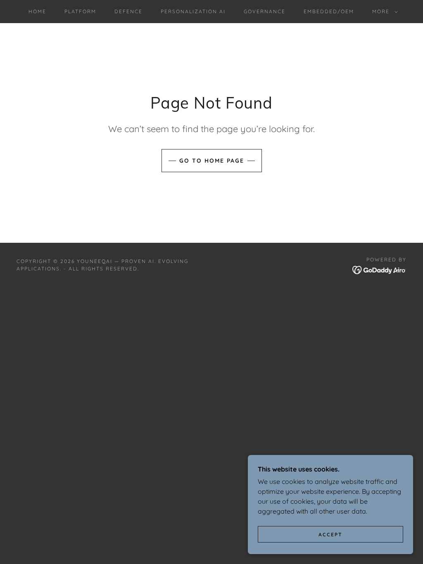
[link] (379, 269)
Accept (330, 534)
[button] (383, 12)
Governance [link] (264, 11)
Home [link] (37, 11)
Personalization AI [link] (193, 11)
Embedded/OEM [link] (329, 11)
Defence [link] (128, 11)
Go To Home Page (211, 160)
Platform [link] (80, 11)
